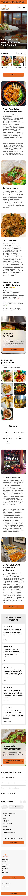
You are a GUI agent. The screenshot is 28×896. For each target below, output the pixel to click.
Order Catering (6, 864)
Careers (4, 870)
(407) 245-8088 (7, 830)
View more (6, 636)
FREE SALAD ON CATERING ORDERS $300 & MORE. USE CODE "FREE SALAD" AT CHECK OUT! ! (13, 2)
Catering (4, 862)
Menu (19, 7)
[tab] (4, 807)
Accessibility (5, 886)
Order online (13, 842)
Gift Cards (5, 873)
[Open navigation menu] (24, 7)
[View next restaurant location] (24, 801)
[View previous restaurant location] (20, 801)
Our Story (5, 868)
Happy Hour (5, 866)
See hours (21, 838)
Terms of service (6, 883)
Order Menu (5, 859)
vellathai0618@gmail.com (9, 833)
